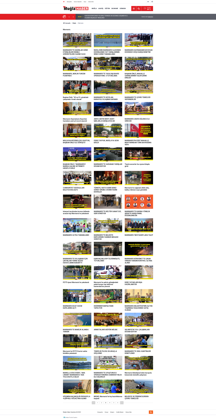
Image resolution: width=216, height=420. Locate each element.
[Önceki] (93, 402)
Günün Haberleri (78, 1)
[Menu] (133, 8)
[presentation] (69, 17)
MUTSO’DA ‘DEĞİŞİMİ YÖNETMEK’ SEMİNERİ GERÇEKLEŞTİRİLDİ (104, 17)
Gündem (123, 8)
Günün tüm (147, 17)
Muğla (94, 8)
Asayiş (100, 8)
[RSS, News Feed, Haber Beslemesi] (151, 412)
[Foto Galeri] (152, 1)
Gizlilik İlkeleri (119, 412)
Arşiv (85, 1)
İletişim (112, 412)
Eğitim (107, 8)
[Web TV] (148, 1)
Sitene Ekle (91, 1)
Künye (106, 412)
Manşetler (69, 1)
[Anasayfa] (64, 1)
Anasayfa (100, 412)
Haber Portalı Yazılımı (71, 417)
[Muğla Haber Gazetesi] (75, 8)
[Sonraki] (121, 402)
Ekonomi (114, 8)
